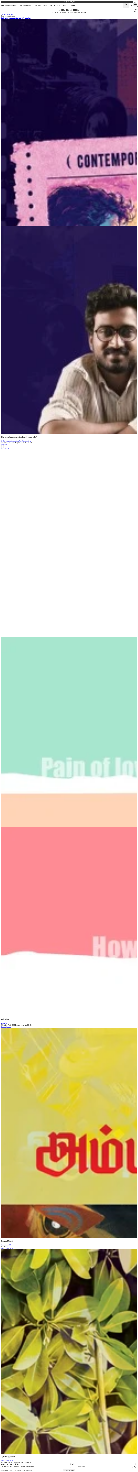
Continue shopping (7, 14)
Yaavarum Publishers (12, 1470)
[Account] (131, 5)
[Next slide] (3, 447)
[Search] (126, 5)
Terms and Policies (69, 1470)
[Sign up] (134, 1466)
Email (72, 1464)
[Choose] (136, 1469)
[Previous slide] (1, 447)
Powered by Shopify (26, 1470)
